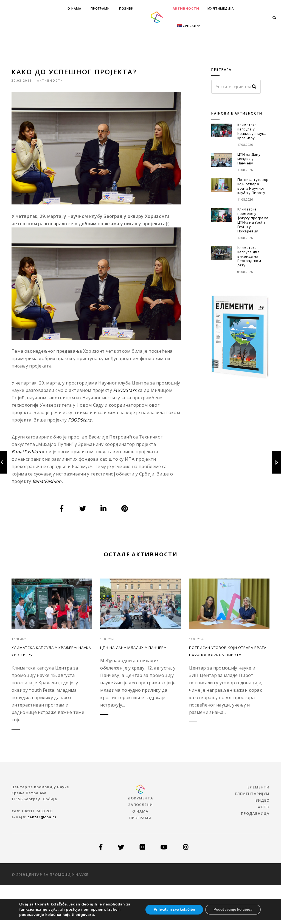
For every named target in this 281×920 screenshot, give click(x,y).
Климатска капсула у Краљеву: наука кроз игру (251, 131)
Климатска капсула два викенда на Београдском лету (249, 256)
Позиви (126, 8)
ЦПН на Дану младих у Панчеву (249, 159)
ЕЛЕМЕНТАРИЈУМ (252, 793)
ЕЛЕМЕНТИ (258, 787)
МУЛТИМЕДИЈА (220, 8)
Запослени (140, 804)
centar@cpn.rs (41, 816)
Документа (140, 798)
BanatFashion (47, 481)
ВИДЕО (262, 800)
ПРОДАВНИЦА (255, 813)
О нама (74, 8)
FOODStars (80, 420)
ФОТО (263, 806)
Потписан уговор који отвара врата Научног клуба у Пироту (253, 186)
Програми (100, 8)
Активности (186, 8)
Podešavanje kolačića (232, 909)
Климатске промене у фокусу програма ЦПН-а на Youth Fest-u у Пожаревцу (253, 220)
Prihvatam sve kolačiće (174, 909)
